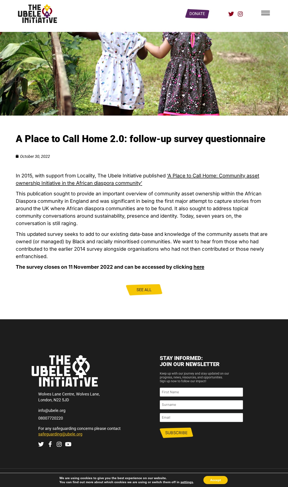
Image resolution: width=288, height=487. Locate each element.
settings (186, 482)
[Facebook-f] (50, 444)
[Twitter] (231, 14)
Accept (215, 480)
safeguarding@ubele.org (60, 434)
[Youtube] (68, 444)
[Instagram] (240, 14)
